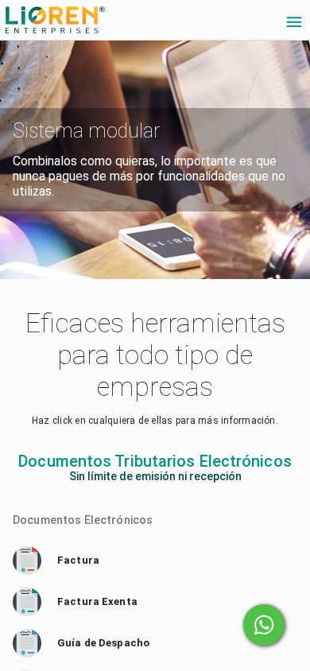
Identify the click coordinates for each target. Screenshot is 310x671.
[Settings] (294, 22)
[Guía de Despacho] (155, 643)
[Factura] (155, 560)
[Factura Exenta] (155, 602)
